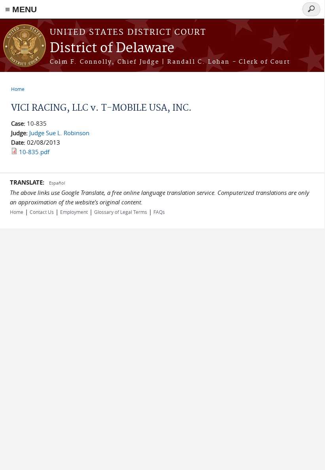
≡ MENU (21, 9)
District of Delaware (112, 48)
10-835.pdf (34, 152)
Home (18, 89)
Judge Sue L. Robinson (59, 133)
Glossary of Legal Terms (120, 212)
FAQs (159, 212)
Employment (74, 212)
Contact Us (42, 212)
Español (57, 183)
